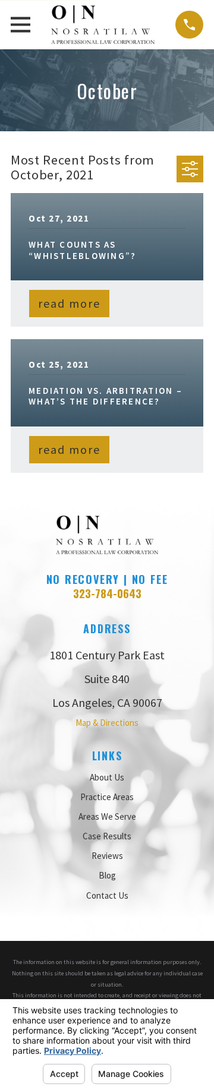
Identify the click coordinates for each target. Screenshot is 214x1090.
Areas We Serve (107, 816)
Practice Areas (107, 797)
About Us (107, 777)
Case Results (107, 836)
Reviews (107, 855)
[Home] (103, 24)
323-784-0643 (107, 593)
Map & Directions (107, 722)
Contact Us (107, 895)
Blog (107, 875)
